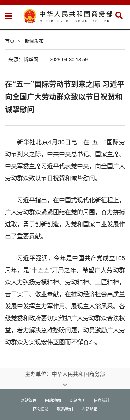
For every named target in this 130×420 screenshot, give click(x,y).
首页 (9, 40)
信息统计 (102, 400)
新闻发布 (34, 40)
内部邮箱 (89, 409)
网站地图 (53, 400)
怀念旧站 (41, 409)
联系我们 (65, 409)
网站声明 (77, 400)
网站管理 (29, 400)
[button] (119, 15)
